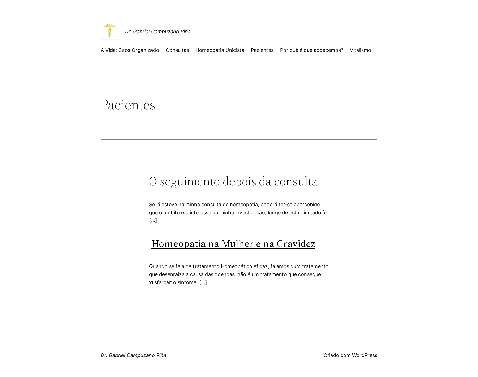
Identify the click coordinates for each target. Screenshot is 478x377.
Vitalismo (360, 50)
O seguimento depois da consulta (233, 181)
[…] (153, 220)
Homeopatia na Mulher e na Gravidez (233, 243)
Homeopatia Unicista (220, 50)
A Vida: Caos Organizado (130, 50)
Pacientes (262, 50)
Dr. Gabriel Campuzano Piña (158, 31)
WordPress (364, 355)
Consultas (177, 50)
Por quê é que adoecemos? (311, 50)
